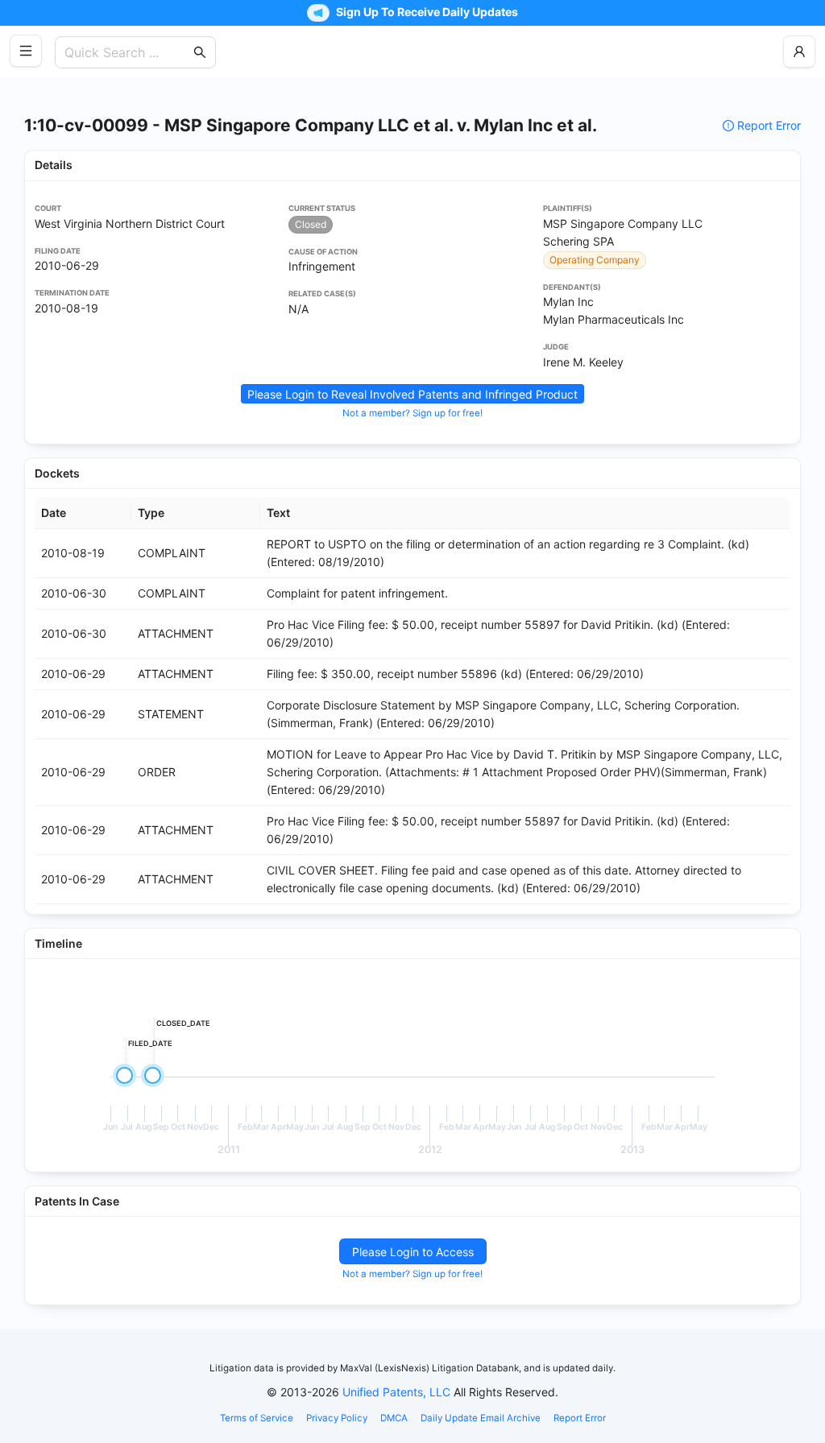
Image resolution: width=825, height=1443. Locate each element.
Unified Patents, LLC (396, 1392)
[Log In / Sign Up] (799, 51)
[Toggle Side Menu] (26, 51)
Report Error (769, 125)
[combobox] (127, 52)
